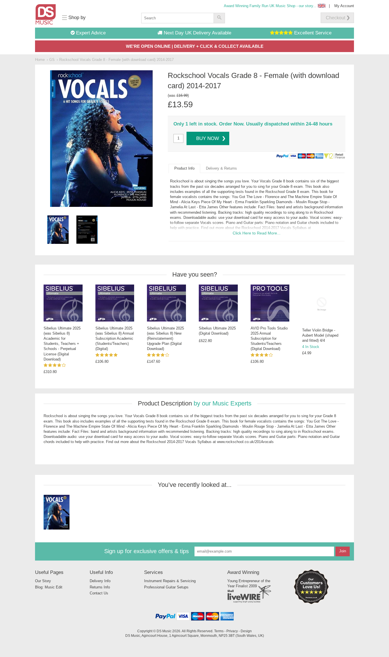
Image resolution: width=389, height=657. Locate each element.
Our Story (43, 581)
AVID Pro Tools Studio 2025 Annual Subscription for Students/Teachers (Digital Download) (269, 338)
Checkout (335, 17)
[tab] (184, 168)
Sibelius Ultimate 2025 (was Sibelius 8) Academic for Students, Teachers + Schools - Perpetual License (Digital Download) (62, 343)
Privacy (232, 631)
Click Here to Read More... (257, 233)
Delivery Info (100, 581)
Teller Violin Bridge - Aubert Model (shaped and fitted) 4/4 (320, 335)
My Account (344, 6)
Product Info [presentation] (184, 168)
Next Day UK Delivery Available (196, 33)
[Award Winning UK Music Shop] (311, 603)
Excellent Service (312, 33)
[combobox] (177, 18)
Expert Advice (90, 33)
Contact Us (99, 593)
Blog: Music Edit (48, 587)
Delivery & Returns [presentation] (221, 168)
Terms (219, 631)
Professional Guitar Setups (166, 587)
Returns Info (100, 587)
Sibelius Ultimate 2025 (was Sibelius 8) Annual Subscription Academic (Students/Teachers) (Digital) (114, 338)
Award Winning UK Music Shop (270, 6)
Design (246, 631)
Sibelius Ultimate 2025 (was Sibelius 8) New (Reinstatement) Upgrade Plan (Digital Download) (165, 338)
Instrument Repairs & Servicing (170, 581)
